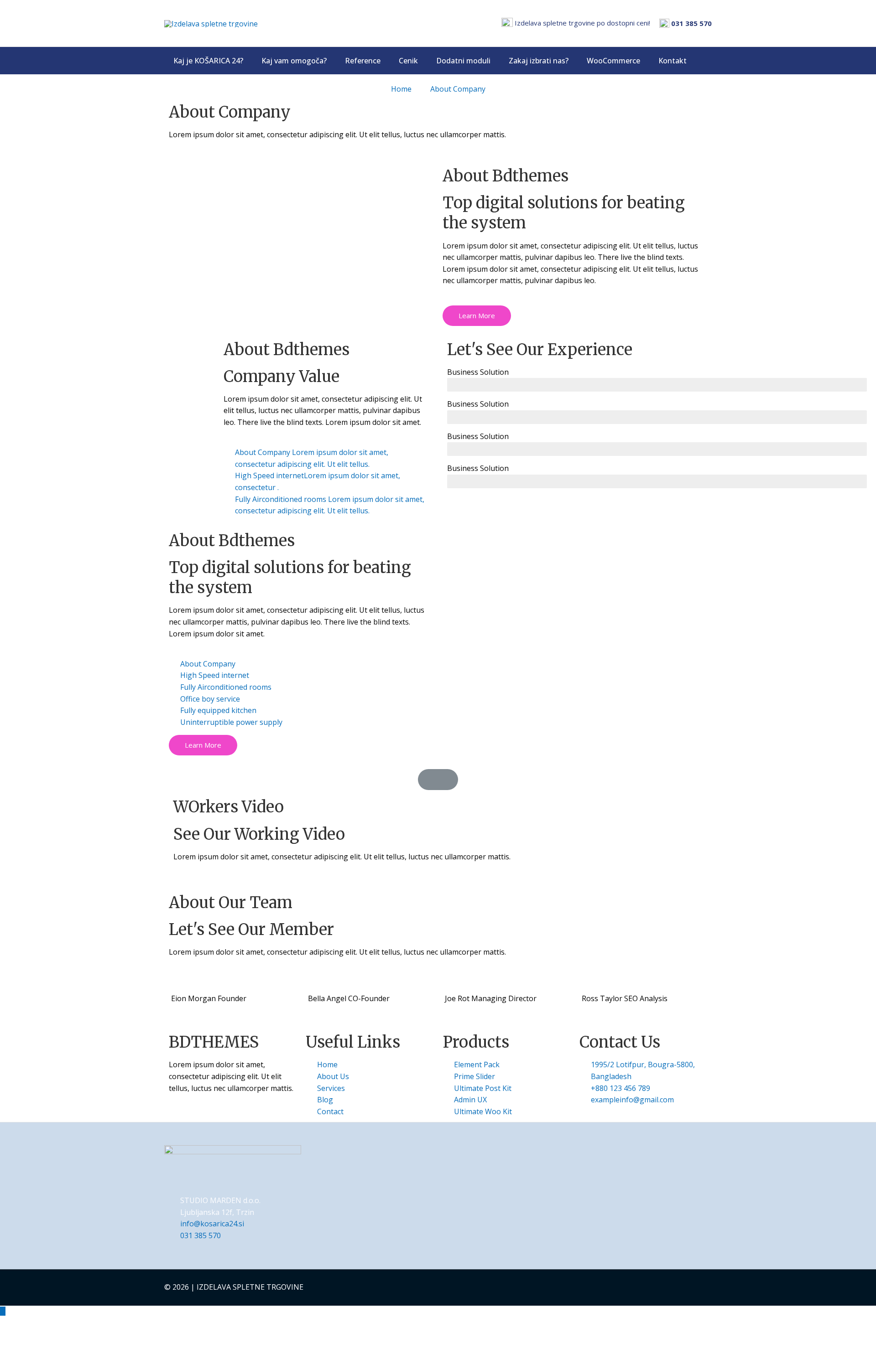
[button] (477, 315)
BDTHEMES (214, 1042)
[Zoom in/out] (117, 1337)
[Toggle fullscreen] (83, 1337)
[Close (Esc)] (16, 1337)
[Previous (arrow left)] (16, 1352)
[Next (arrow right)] (50, 1352)
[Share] (50, 1337)
